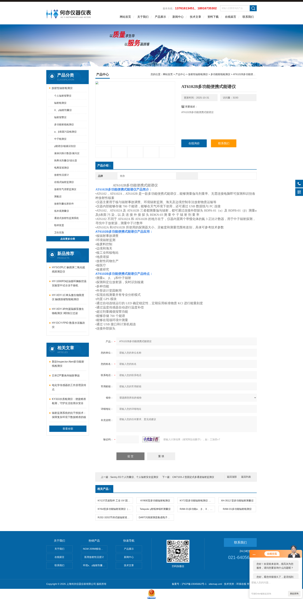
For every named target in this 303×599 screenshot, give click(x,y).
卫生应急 (59, 232)
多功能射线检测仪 (64, 124)
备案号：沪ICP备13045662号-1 (189, 583)
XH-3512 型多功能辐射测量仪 (237, 500)
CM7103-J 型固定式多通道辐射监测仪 (193, 477)
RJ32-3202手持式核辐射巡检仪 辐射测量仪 (115, 517)
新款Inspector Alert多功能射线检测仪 (68, 363)
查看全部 (68, 428)
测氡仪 (58, 196)
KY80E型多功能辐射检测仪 (155, 500)
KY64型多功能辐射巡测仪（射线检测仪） (115, 509)
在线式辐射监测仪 (64, 182)
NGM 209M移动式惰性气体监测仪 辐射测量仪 (95, 548)
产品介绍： (104, 165)
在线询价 (194, 143)
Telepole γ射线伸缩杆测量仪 (155, 509)
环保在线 (241, 583)
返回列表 (246, 477)
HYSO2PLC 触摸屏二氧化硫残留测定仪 (68, 269)
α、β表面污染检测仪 (65, 131)
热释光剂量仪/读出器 (65, 160)
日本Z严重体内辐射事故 (66, 375)
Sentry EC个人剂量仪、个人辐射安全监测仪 (134, 477)
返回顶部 (232, 477)
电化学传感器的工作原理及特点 (69, 387)
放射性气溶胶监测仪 (65, 189)
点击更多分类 (67, 238)
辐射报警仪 (60, 117)
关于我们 (143, 16)
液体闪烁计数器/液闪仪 (66, 153)
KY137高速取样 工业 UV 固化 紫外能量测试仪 (115, 500)
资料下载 (213, 16)
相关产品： (104, 488)
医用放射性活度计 (94, 557)
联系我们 (248, 16)
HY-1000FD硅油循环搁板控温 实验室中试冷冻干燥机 (69, 283)
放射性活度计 (61, 174)
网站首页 (125, 16)
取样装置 (59, 225)
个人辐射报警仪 (62, 95)
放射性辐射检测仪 (62, 88)
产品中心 (180, 74)
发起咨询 (294, 593)
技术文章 (195, 16)
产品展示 (160, 16)
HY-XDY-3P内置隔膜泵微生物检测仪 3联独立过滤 (68, 311)
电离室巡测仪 (61, 167)
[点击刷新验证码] (151, 439)
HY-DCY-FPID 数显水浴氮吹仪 (68, 324)
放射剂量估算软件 (64, 203)
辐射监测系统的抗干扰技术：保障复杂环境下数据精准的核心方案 (69, 415)
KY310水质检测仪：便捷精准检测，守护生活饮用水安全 (69, 401)
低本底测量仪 (61, 210)
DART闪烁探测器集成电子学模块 (156, 517)
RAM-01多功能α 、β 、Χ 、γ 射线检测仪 (197, 509)
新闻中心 (178, 16)
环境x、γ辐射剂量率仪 (95, 565)
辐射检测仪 (60, 102)
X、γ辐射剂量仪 (63, 110)
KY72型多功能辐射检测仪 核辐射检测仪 (197, 500)
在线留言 (230, 16)
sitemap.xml (215, 583)
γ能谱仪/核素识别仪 (65, 146)
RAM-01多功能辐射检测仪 (237, 509)
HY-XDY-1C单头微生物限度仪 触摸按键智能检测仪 (68, 297)
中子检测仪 (60, 138)
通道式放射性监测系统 (66, 218)
